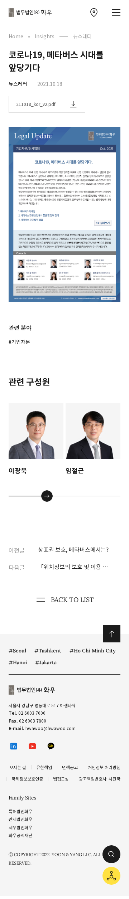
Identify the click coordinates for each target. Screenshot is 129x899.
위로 (111, 633)
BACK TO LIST (72, 600)
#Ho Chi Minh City (93, 650)
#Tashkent (47, 650)
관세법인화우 (20, 819)
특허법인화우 (20, 811)
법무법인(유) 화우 (30, 12)
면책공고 (70, 767)
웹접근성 (61, 779)
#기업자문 (19, 342)
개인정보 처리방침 (104, 767)
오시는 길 (17, 767)
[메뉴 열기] (116, 12)
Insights (44, 36)
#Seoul (17, 650)
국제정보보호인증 (27, 779)
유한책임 (44, 767)
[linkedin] (14, 746)
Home (16, 36)
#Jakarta (46, 662)
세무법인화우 (20, 827)
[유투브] (32, 746)
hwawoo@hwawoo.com (50, 728)
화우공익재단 (20, 835)
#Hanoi (18, 662)
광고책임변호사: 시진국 (99, 779)
